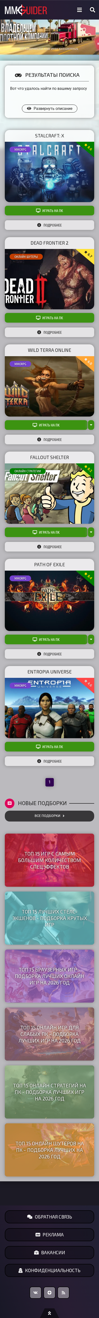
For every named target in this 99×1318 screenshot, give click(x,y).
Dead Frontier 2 (49, 243)
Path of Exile (49, 564)
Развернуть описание (53, 108)
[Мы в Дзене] (49, 1293)
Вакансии (53, 1252)
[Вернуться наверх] (49, 1313)
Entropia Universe (49, 671)
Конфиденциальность (52, 1270)
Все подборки (47, 816)
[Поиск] (92, 10)
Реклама (53, 1234)
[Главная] (26, 10)
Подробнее (52, 225)
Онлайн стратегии (27, 471)
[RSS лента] (63, 1293)
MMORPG (20, 149)
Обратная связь (53, 1216)
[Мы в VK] (36, 1293)
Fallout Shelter (49, 457)
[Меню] (79, 10)
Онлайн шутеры (26, 257)
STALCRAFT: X (49, 135)
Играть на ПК (52, 210)
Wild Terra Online (49, 350)
